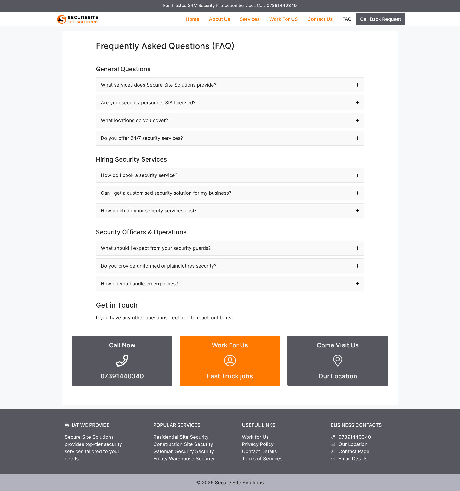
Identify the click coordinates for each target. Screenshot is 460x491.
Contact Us (320, 19)
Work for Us (255, 437)
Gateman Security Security (183, 451)
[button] (230, 84)
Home (192, 19)
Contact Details (259, 451)
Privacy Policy (258, 444)
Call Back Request (380, 19)
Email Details (353, 459)
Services (250, 19)
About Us (219, 19)
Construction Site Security (183, 444)
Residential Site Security (181, 437)
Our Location (353, 444)
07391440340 (282, 5)
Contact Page (354, 451)
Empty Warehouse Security (183, 459)
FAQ (346, 19)
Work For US (283, 19)
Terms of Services (262, 459)
